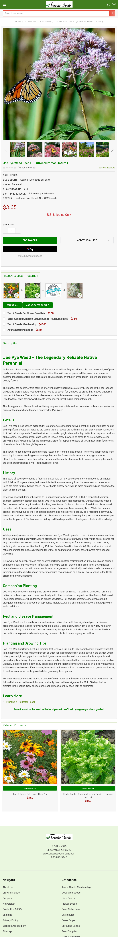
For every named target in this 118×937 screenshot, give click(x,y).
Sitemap (7, 931)
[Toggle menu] (4, 4)
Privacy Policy (10, 920)
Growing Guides (11, 892)
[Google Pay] (30, 249)
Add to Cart (30, 788)
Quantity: (9, 224)
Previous (6, 149)
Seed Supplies (70, 931)
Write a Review (107, 167)
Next (112, 149)
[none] (59, 84)
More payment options (30, 255)
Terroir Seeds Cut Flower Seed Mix (26, 313)
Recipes (7, 898)
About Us (8, 887)
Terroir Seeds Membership (22, 324)
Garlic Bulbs (68, 914)
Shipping (7, 914)
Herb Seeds (68, 898)
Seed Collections (71, 909)
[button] (87, 240)
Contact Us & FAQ (12, 909)
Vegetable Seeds (71, 892)
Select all (12, 305)
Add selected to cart (37, 305)
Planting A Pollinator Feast (20, 701)
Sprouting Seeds (71, 925)
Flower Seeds (69, 903)
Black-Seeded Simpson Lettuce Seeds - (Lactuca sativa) (38, 318)
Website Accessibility (14, 925)
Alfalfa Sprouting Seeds (20, 329)
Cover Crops (68, 920)
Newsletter (9, 903)
